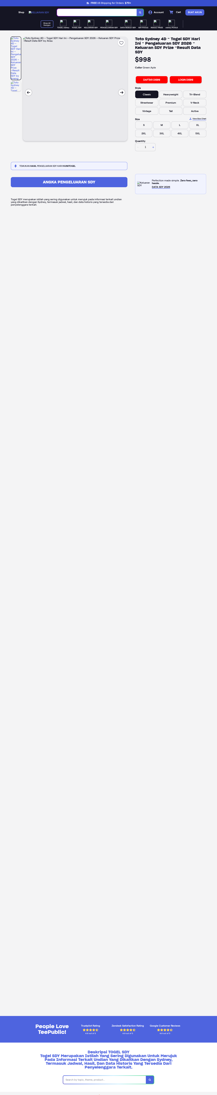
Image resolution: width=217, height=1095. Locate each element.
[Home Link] (39, 12)
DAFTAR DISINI (151, 79)
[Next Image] (121, 92)
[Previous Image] (28, 92)
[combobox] (97, 12)
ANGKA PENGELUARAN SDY (69, 182)
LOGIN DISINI (185, 79)
